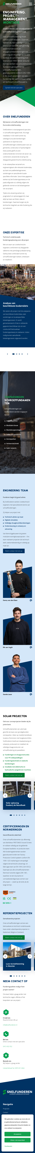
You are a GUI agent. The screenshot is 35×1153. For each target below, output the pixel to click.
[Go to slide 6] (24, 815)
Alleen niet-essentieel (17, 1140)
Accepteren (17, 1134)
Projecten (6, 1109)
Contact (5, 1112)
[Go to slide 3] (19, 354)
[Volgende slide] (7, 354)
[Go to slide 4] (22, 354)
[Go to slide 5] (22, 815)
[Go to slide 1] (13, 354)
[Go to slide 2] (16, 354)
